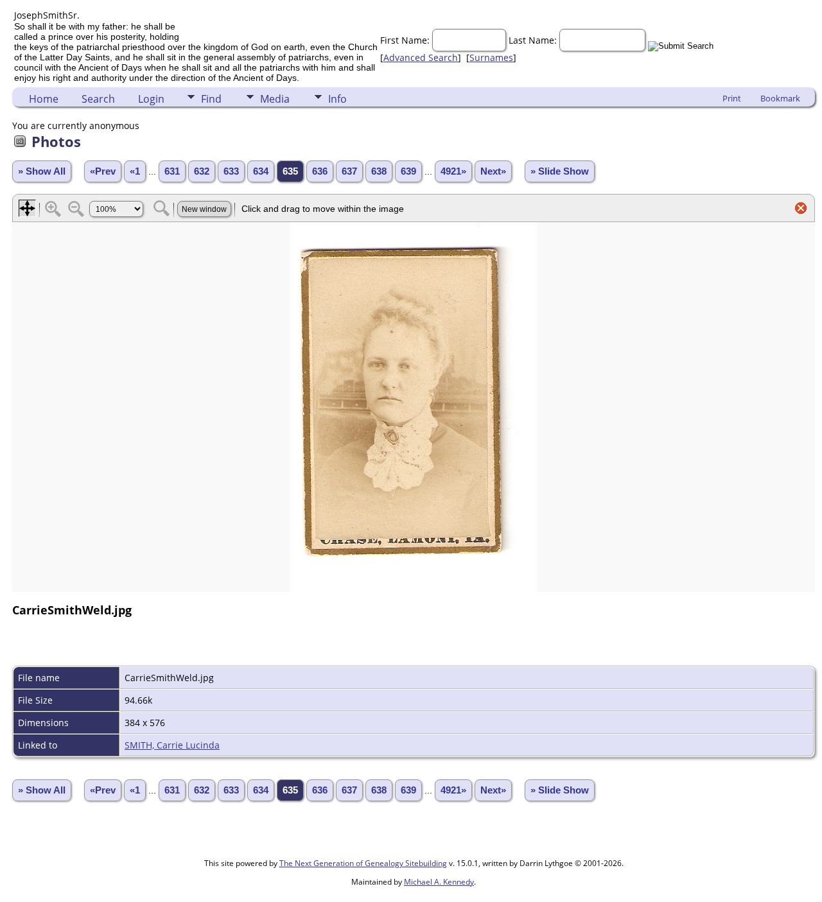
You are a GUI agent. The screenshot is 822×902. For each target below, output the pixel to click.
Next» (493, 171)
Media (275, 99)
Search (98, 99)
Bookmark (780, 98)
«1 (135, 171)
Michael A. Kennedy (439, 881)
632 (201, 171)
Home (43, 99)
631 (172, 171)
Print (731, 98)
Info (337, 99)
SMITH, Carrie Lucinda (172, 745)
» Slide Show (559, 171)
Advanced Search (420, 57)
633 (231, 171)
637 (349, 171)
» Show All (42, 171)
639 (408, 171)
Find (211, 99)
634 (260, 171)
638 (379, 171)
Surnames (491, 57)
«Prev (103, 171)
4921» (453, 171)
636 (320, 171)
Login (151, 99)
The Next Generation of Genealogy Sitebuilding (363, 863)
